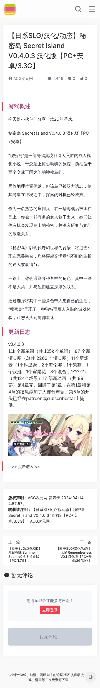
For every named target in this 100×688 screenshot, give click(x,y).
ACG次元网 (22, 78)
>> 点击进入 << (26, 466)
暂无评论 (22, 575)
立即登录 (50, 610)
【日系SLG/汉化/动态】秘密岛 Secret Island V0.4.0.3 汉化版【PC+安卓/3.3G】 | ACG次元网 (46, 515)
